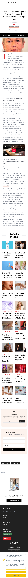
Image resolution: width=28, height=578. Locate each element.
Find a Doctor (5, 520)
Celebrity (18, 311)
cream (12, 88)
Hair (16, 271)
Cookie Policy (5, 529)
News (3, 271)
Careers (4, 517)
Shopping (18, 374)
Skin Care (13, 8)
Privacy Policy (5, 527)
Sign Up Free (14, 550)
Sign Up (21, 421)
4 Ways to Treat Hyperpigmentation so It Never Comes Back (13, 161)
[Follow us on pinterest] (7, 511)
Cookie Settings (7, 534)
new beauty (15, 463)
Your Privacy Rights (15, 568)
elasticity (6, 185)
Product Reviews (7, 250)
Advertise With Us (6, 522)
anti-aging (5, 463)
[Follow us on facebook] (3, 511)
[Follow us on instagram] (10, 511)
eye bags (20, 56)
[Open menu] (2, 2)
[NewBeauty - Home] (14, 2)
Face (16, 250)
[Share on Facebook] (2, 472)
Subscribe (6, 538)
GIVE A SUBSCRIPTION (14, 500)
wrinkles (11, 76)
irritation (15, 171)
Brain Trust (5, 524)
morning (8, 141)
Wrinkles (20, 8)
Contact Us (5, 515)
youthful (20, 78)
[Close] (25, 554)
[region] (14, 565)
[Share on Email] (4, 472)
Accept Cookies (16, 575)
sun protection (13, 201)
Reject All (15, 571)
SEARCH (14, 449)
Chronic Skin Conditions (6, 332)
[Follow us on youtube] (14, 511)
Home (6, 8)
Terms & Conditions (7, 531)
